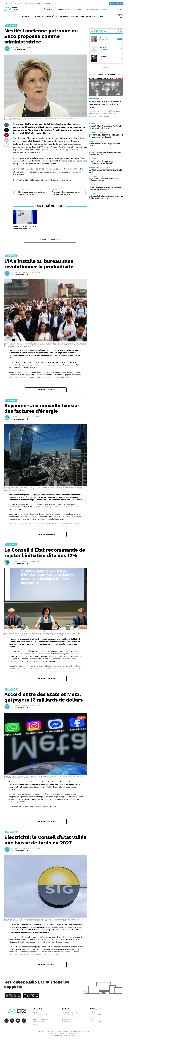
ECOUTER (49, 9)
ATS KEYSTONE (19, 49)
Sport (92, 1019)
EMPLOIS (35, 1024)
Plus (101, 16)
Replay (79, 9)
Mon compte (116, 3)
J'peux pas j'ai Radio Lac (69, 1017)
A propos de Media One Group (40, 3)
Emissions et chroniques (41, 1014)
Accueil (35, 1012)
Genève (92, 1012)
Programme (64, 9)
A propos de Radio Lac (41, 1019)
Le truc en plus (95, 1022)
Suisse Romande (95, 1014)
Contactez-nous (21, 3)
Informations (66, 1019)
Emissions (26, 16)
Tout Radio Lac (66, 1022)
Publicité (8, 3)
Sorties (74, 16)
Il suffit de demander (69, 1014)
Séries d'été (51, 16)
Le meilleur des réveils (69, 1012)
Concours (64, 16)
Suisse (92, 1017)
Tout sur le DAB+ (88, 16)
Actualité (38, 16)
